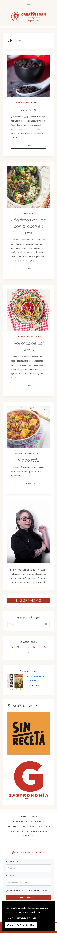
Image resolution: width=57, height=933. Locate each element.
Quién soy (28, 826)
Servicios (12, 826)
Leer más (28, 145)
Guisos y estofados (24, 453)
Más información (21, 918)
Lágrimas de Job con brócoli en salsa (28, 226)
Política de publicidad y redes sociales (28, 833)
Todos (32, 213)
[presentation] (28, 76)
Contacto (44, 826)
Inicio (23, 816)
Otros (25, 213)
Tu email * (11, 875)
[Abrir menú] (28, 4)
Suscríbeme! (28, 897)
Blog (34, 816)
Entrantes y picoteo (24, 336)
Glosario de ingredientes (28, 103)
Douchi (28, 109)
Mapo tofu (28, 460)
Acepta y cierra (20, 924)
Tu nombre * (12, 861)
